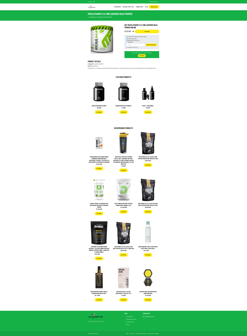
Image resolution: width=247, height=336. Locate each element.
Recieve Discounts (151, 44)
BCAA (102, 64)
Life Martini (117, 7)
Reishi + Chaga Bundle (148, 106)
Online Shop (154, 6)
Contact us (132, 333)
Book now (141, 55)
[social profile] (94, 2)
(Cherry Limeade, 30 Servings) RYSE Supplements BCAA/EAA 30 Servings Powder (99, 205)
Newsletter (130, 42)
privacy (130, 47)
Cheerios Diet (139, 7)
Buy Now (147, 31)
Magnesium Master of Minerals (123, 106)
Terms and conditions (141, 333)
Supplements (97, 64)
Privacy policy (150, 333)
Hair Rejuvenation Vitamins (99, 106)
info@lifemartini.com (154, 1)
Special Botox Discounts (133, 40)
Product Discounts (132, 38)
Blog (146, 7)
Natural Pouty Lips (128, 7)
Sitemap (157, 333)
